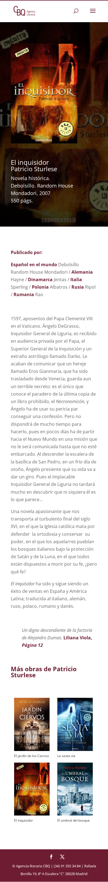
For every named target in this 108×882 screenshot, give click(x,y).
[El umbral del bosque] (75, 789)
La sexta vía (66, 755)
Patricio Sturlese (34, 169)
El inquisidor (23, 820)
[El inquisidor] (32, 789)
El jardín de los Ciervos (31, 755)
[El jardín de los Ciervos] (32, 724)
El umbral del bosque (73, 820)
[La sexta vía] (75, 724)
